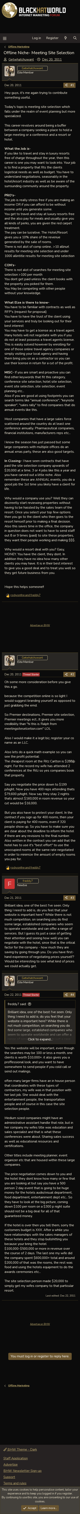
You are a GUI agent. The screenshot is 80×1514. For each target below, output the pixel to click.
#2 (72, 674)
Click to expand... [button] (40, 1039)
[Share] (66, 85)
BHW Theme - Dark (22, 1449)
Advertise (10, 1464)
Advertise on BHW (40, 625)
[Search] (75, 38)
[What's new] (65, 38)
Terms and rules (14, 1483)
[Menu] (4, 38)
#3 (72, 898)
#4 (72, 995)
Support (9, 1477)
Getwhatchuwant (21, 59)
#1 (72, 85)
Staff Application (15, 1458)
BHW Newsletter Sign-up (22, 1471)
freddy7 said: (17, 1004)
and (25, 595)
